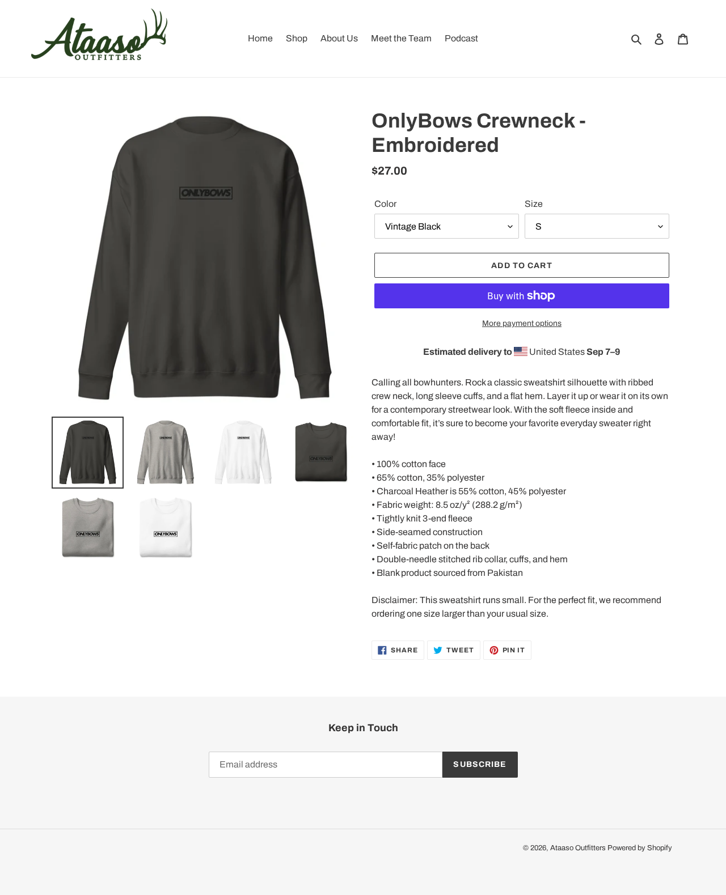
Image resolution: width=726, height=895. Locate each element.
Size (534, 204)
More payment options (522, 323)
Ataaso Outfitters (578, 848)
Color (385, 204)
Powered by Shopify (639, 848)
